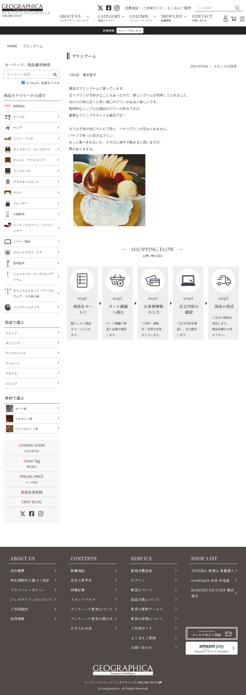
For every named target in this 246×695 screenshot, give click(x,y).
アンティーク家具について (92, 609)
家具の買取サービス (147, 609)
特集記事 (78, 589)
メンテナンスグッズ (26, 307)
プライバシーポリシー (28, 589)
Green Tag (32, 463)
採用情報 (17, 618)
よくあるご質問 (179, 8)
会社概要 (17, 570)
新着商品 (19, 106)
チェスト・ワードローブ (29, 160)
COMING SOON (32, 448)
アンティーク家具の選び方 (92, 618)
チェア (17, 127)
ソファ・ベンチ (23, 138)
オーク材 (21, 409)
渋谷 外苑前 (210, 580)
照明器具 (19, 263)
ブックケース (22, 171)
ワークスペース (16, 353)
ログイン (138, 580)
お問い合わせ (141, 647)
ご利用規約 (19, 609)
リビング (11, 333)
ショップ (11, 383)
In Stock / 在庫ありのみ (43, 83)
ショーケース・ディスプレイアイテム (33, 276)
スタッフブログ (83, 599)
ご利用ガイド (153, 8)
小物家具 (19, 214)
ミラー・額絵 (22, 241)
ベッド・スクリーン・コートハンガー (33, 227)
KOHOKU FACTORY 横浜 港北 (212, 593)
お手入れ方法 (81, 628)
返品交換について (145, 599)
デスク (17, 192)
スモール (11, 373)
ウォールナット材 (26, 429)
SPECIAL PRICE (31, 479)
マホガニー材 (23, 419)
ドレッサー (20, 203)
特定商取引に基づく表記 (29, 580)
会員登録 (131, 8)
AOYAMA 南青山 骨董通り (212, 570)
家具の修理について (147, 618)
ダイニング (13, 343)
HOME (12, 46)
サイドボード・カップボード (32, 149)
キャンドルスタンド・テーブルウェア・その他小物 (33, 293)
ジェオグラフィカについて (31, 599)
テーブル (19, 117)
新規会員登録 (32, 492)
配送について (141, 589)
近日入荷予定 (81, 580)
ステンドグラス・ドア (27, 252)
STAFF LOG (31, 502)
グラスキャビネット (26, 181)
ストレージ (13, 363)
